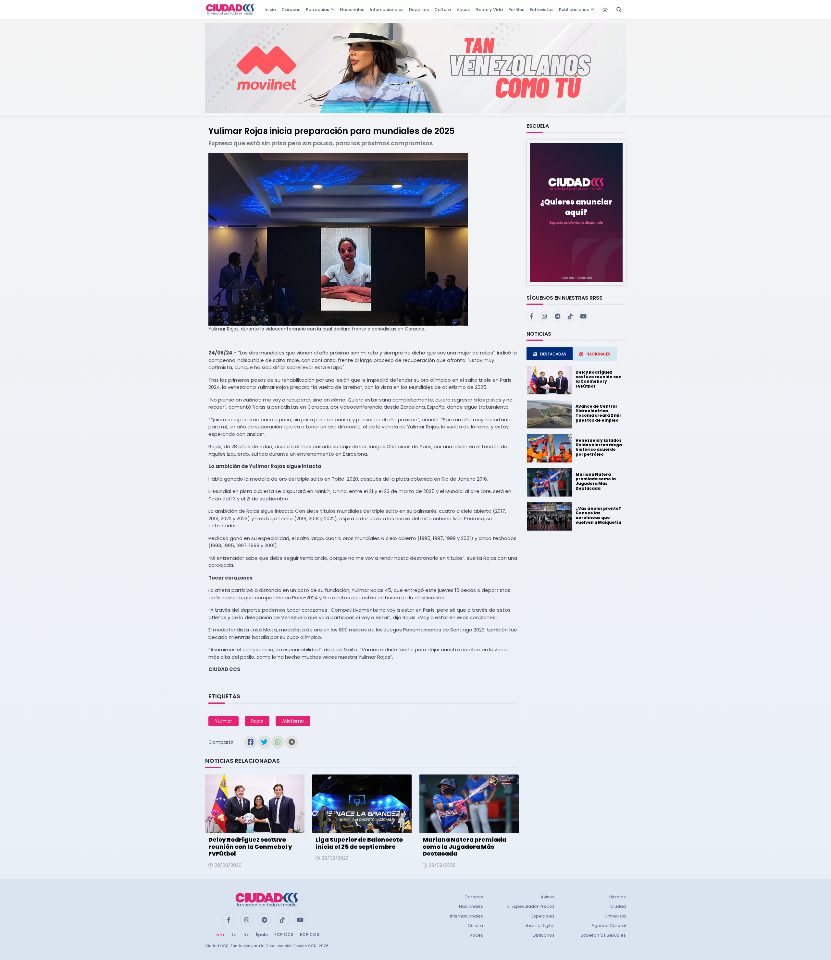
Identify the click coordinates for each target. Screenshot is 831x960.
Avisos (547, 897)
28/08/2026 (335, 858)
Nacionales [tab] (598, 354)
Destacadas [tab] (553, 354)
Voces (463, 9)
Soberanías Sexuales (603, 935)
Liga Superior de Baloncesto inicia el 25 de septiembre (359, 843)
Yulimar (223, 721)
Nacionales (352, 9)
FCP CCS (283, 934)
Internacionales (386, 9)
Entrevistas (541, 9)
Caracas (290, 9)
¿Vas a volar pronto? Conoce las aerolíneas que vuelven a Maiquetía (598, 515)
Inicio (270, 9)
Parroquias (317, 9)
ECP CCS (309, 934)
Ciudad (618, 906)
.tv (233, 934)
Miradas (617, 897)
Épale (262, 934)
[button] (576, 212)
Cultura (442, 9)
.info (219, 934)
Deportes (419, 9)
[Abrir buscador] (619, 10)
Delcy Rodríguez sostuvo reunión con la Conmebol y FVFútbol (250, 846)
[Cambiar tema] (605, 10)
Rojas (257, 721)
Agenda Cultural (608, 925)
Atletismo (293, 721)
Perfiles (516, 9)
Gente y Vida (489, 9)
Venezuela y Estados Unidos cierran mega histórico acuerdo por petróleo (599, 447)
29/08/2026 (228, 865)
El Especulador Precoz (530, 906)
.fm (245, 934)
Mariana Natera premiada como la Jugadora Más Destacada (464, 846)
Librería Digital (539, 925)
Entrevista (615, 916)
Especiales (542, 916)
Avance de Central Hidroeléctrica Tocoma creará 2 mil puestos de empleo (598, 413)
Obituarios (543, 935)
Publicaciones (574, 9)
